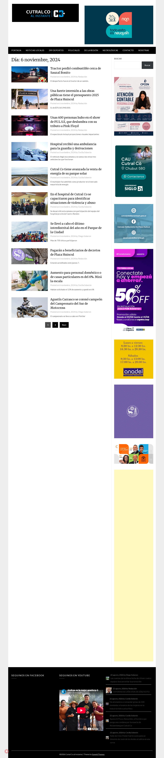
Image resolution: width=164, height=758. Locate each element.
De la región (91, 50)
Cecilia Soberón (84, 152)
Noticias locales (35, 50)
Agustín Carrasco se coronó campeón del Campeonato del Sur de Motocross (76, 304)
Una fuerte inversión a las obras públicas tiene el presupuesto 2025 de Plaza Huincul (74, 95)
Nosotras (143, 50)
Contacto (128, 50)
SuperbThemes (98, 754)
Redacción (82, 76)
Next (64, 325)
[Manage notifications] (7, 751)
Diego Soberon (84, 236)
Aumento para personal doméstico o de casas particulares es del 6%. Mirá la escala (76, 277)
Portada (16, 50)
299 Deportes (56, 50)
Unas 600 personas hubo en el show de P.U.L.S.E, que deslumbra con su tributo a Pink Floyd (75, 122)
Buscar (118, 58)
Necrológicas (110, 50)
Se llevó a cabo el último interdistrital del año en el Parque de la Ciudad (76, 228)
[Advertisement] (133, 565)
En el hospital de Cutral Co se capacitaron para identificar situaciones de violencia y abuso (72, 198)
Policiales (74, 50)
